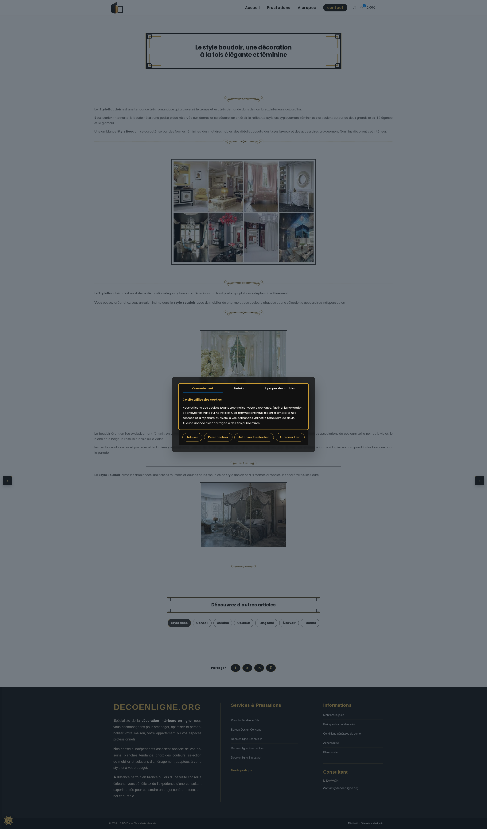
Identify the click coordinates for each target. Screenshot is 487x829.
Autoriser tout (290, 437)
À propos (280, 388)
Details (239, 388)
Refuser (192, 437)
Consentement (202, 388)
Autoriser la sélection (254, 437)
